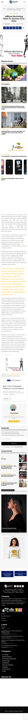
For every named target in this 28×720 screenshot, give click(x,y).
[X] (7, 28)
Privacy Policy (18, 446)
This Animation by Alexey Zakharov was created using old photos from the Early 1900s (13, 108)
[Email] (20, 28)
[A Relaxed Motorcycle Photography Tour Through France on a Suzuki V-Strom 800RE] (14, 120)
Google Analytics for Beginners (20, 574)
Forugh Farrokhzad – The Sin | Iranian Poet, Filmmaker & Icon (8, 467)
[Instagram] (12, 421)
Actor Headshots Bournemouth (9, 645)
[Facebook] (4, 28)
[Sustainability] (14, 73)
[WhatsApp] (14, 28)
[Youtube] (18, 421)
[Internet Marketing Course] (14, 364)
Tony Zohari (7, 23)
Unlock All (14, 443)
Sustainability (5, 84)
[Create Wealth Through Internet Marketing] (14, 145)
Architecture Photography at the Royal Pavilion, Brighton (9, 484)
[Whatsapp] (23, 586)
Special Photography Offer (8, 490)
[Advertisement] (14, 197)
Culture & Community (6, 464)
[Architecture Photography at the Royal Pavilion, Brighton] (23, 483)
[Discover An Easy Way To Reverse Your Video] (14, 167)
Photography (4, 481)
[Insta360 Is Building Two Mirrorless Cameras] (23, 475)
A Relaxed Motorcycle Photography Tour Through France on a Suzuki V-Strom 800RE (13, 133)
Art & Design (4, 104)
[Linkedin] (17, 28)
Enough (3, 459)
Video (2, 176)
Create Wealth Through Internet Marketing (14, 156)
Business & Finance (5, 82)
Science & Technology (6, 473)
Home (4, 8)
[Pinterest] (10, 28)
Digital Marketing (11, 8)
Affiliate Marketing (15, 380)
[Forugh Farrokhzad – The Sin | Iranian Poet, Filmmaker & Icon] (23, 466)
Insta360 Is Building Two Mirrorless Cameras (8, 475)
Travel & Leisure (5, 129)
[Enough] (23, 458)
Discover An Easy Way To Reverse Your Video (12, 179)
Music (2, 457)
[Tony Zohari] (14, 407)
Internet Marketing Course (14, 374)
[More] (23, 28)
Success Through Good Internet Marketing (7, 575)
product (22, 244)
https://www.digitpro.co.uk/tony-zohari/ (14, 415)
